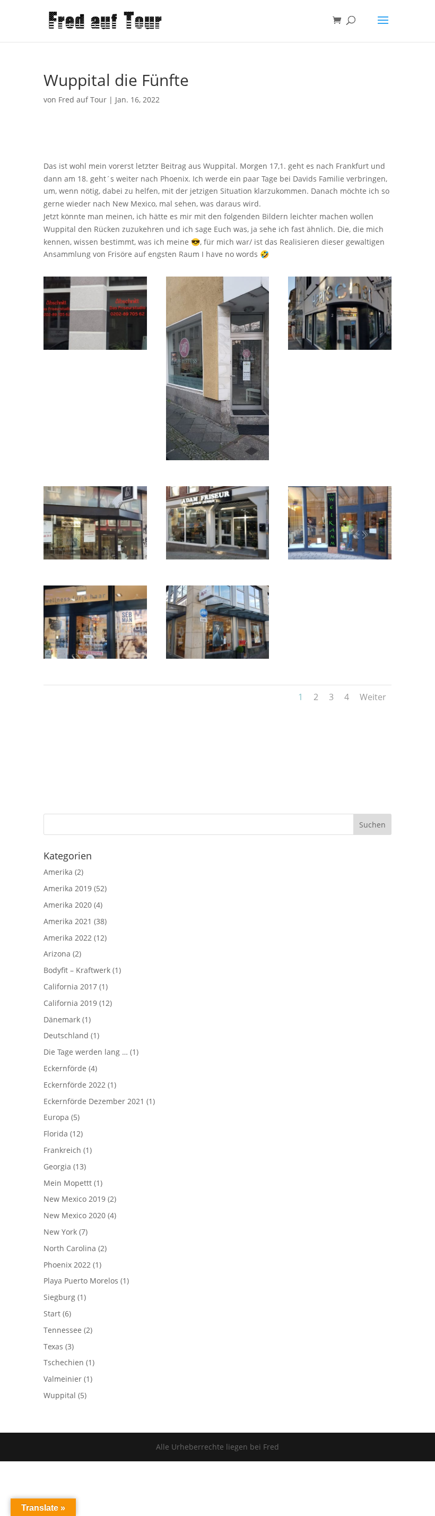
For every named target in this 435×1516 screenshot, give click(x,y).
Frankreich (62, 1150)
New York (60, 1232)
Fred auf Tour (82, 99)
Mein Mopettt (68, 1183)
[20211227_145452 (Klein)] (95, 349)
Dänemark (62, 1019)
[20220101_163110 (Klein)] (217, 460)
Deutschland (66, 1035)
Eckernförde (65, 1068)
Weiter (373, 697)
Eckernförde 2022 (75, 1085)
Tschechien (64, 1362)
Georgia (57, 1166)
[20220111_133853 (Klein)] (217, 658)
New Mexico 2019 (75, 1199)
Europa (56, 1117)
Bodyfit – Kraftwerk (77, 970)
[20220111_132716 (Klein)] (217, 559)
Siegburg (59, 1297)
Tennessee (63, 1330)
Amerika (58, 872)
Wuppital (60, 1395)
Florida (56, 1134)
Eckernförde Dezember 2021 (94, 1101)
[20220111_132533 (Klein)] (95, 559)
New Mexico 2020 (75, 1215)
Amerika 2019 (68, 888)
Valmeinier (63, 1379)
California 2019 (70, 1003)
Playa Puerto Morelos (81, 1281)
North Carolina (70, 1248)
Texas (53, 1346)
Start (52, 1313)
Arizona (57, 954)
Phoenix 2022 (67, 1265)
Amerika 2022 (68, 938)
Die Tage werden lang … (86, 1052)
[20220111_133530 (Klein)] (340, 559)
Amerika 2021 (68, 921)
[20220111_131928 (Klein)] (340, 349)
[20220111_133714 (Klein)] (95, 658)
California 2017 (70, 986)
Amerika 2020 (68, 905)
